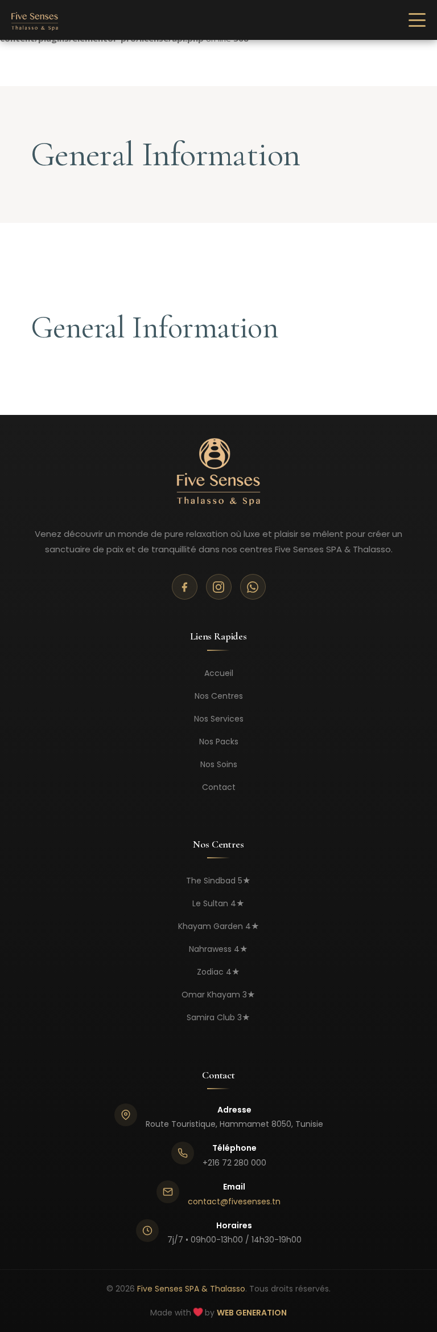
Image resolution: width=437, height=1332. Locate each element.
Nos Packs (218, 741)
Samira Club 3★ (218, 1017)
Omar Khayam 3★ (218, 994)
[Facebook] (184, 587)
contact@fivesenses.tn (234, 1201)
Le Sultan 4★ (218, 903)
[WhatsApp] (253, 587)
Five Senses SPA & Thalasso (191, 1288)
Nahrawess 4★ (218, 949)
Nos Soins (218, 764)
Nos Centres (219, 696)
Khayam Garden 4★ (218, 926)
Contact (219, 787)
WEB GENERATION (252, 1312)
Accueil (218, 673)
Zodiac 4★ (218, 971)
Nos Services (219, 718)
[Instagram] (219, 587)
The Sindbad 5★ (218, 880)
